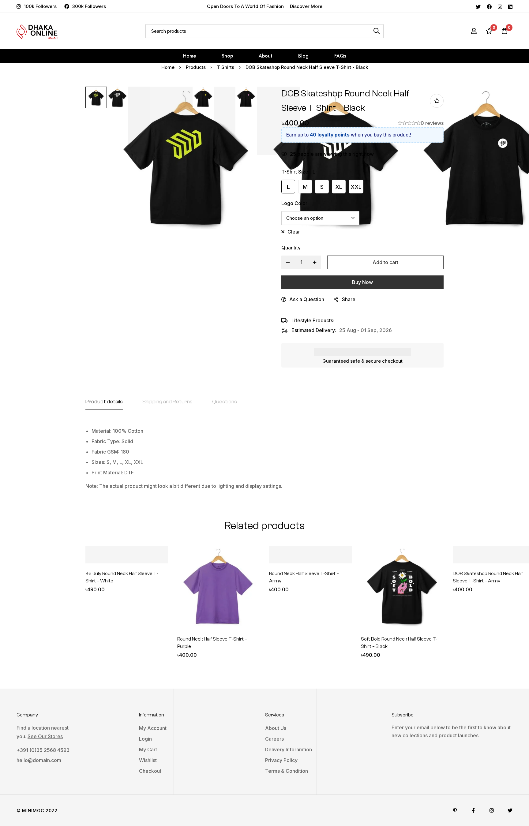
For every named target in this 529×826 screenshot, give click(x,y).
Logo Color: (295, 203)
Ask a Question (306, 299)
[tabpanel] (264, 456)
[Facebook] (489, 6)
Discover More (306, 6)
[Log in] (474, 31)
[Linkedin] (510, 6)
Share (348, 299)
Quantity (291, 248)
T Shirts (225, 67)
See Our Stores (45, 736)
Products (196, 67)
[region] (264, 458)
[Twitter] (478, 6)
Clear (293, 232)
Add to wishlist (437, 101)
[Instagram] (500, 6)
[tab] (104, 402)
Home (167, 67)
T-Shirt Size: (295, 172)
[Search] (377, 31)
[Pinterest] (454, 810)
